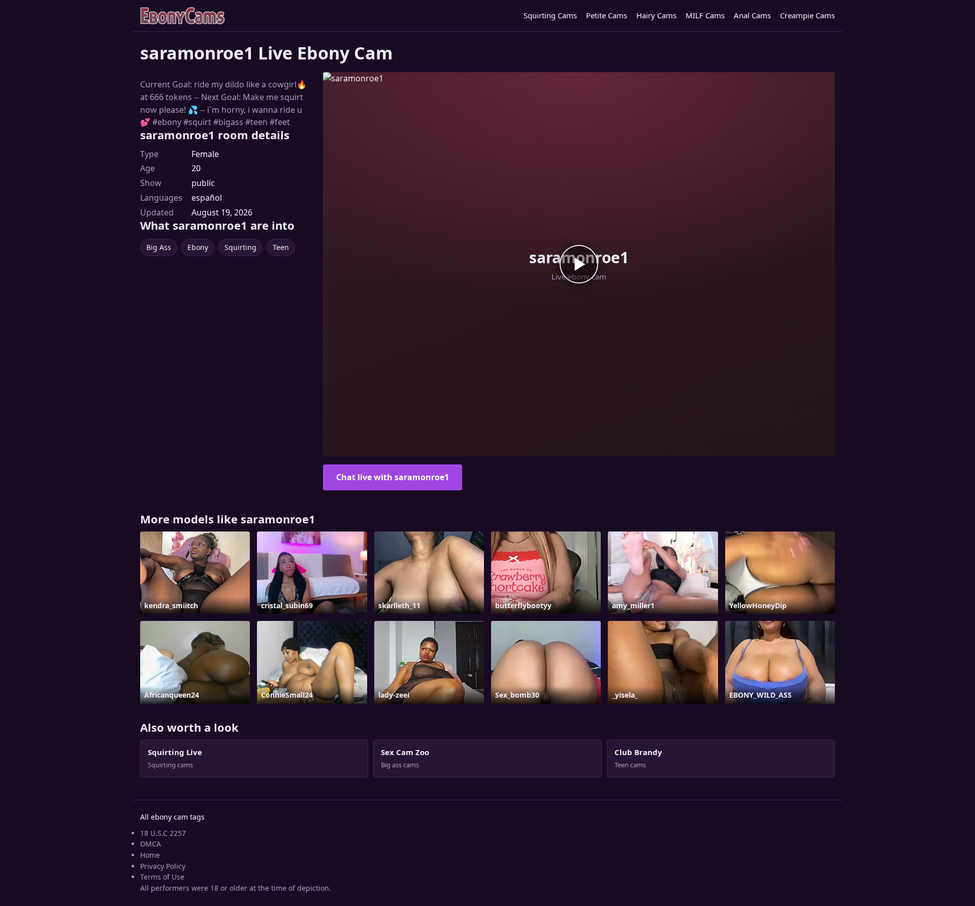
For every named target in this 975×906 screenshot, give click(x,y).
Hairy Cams (656, 15)
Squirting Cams (550, 15)
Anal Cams (752, 15)
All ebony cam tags (172, 817)
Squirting (240, 247)
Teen (281, 247)
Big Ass (158, 247)
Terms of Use (162, 877)
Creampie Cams (807, 15)
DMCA (150, 844)
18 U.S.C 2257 (163, 833)
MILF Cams (705, 15)
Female (205, 154)
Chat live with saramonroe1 (392, 477)
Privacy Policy (162, 866)
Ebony (197, 247)
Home (150, 855)
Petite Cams (606, 15)
